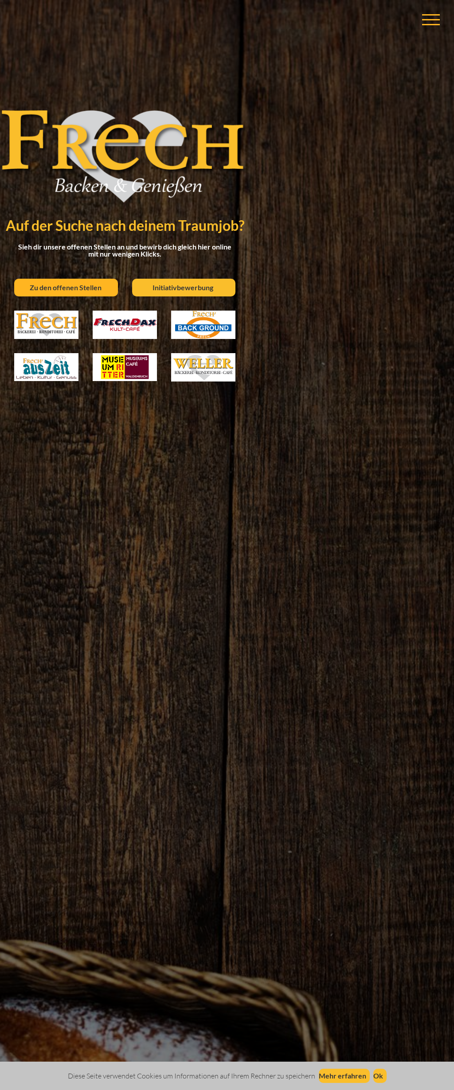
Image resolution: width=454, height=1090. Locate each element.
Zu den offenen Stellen (62, 287)
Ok (378, 1075)
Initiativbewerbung (180, 287)
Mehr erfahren (342, 1075)
